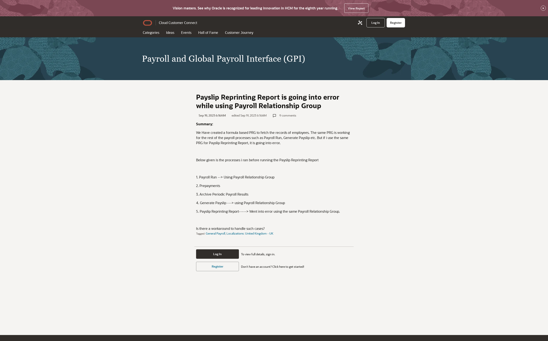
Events (186, 32)
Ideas (170, 32)
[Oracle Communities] (360, 22)
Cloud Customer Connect (178, 22)
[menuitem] (375, 22)
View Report (356, 8)
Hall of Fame (208, 32)
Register (217, 266)
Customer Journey (239, 32)
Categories (151, 32)
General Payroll (215, 233)
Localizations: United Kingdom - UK (249, 233)
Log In (217, 254)
